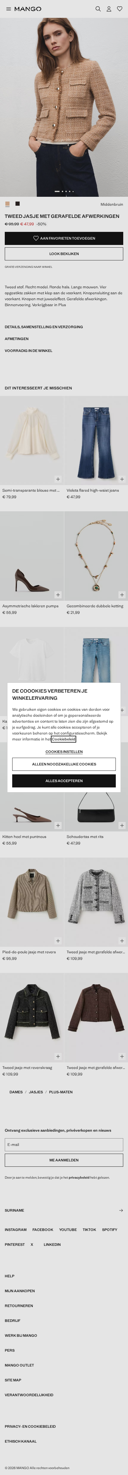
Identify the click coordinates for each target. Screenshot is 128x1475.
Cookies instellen (64, 751)
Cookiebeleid (63, 739)
